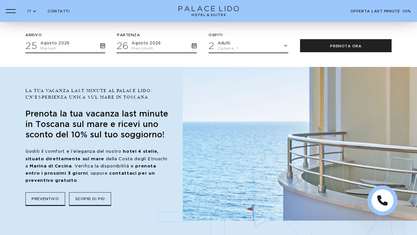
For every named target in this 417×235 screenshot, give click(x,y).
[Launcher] (382, 200)
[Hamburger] (11, 11)
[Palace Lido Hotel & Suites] (209, 11)
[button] (65, 45)
